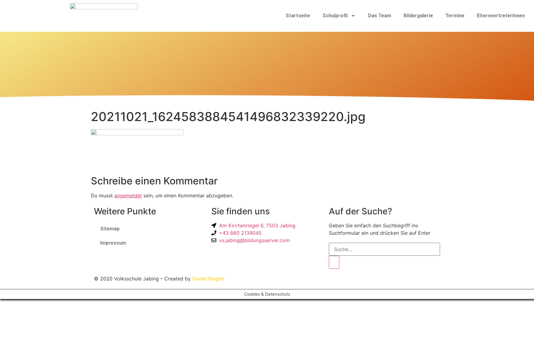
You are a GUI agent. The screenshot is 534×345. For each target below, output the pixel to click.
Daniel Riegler (208, 279)
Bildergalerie (418, 16)
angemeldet (128, 195)
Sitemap (110, 229)
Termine (454, 16)
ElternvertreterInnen (501, 16)
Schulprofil (335, 16)
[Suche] (334, 262)
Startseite (298, 16)
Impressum (113, 243)
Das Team (379, 16)
